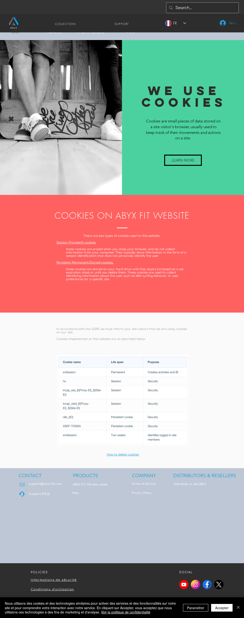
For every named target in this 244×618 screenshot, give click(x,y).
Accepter (222, 607)
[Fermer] (238, 607)
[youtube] (183, 584)
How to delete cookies (123, 454)
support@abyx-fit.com (45, 484)
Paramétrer (195, 607)
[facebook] (207, 584)
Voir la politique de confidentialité (125, 612)
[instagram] (195, 584)
